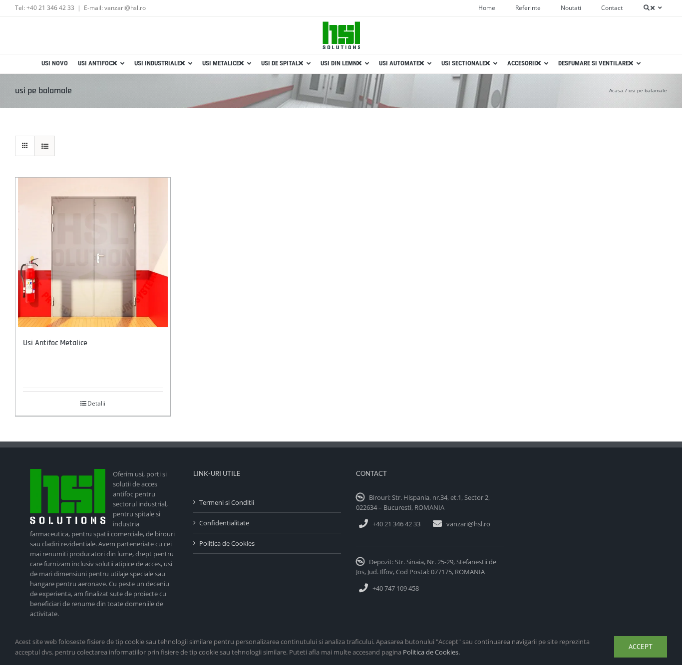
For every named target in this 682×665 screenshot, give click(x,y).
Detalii (96, 403)
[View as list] (44, 146)
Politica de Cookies (227, 543)
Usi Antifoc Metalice (55, 343)
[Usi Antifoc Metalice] (92, 252)
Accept (641, 646)
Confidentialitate (224, 522)
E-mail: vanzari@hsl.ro (115, 7)
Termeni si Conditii (226, 502)
